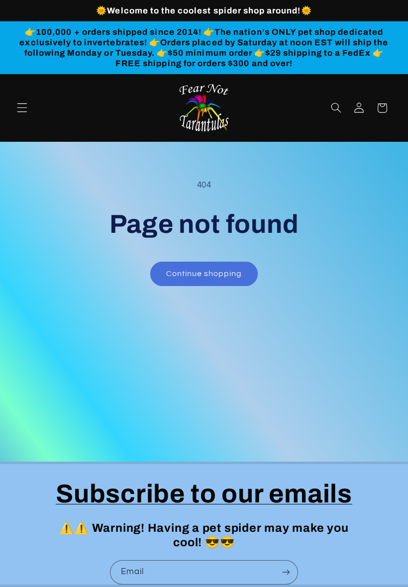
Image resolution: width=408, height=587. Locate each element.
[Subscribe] (286, 572)
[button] (21, 108)
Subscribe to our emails (204, 494)
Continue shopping (204, 274)
